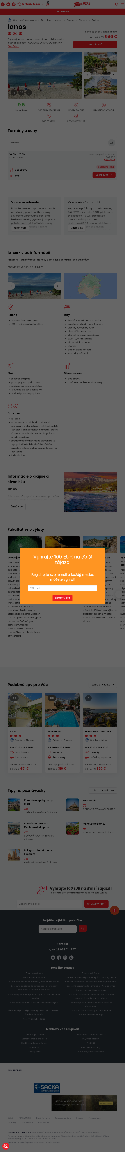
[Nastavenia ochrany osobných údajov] (5, 1146)
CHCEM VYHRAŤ (62, 598)
